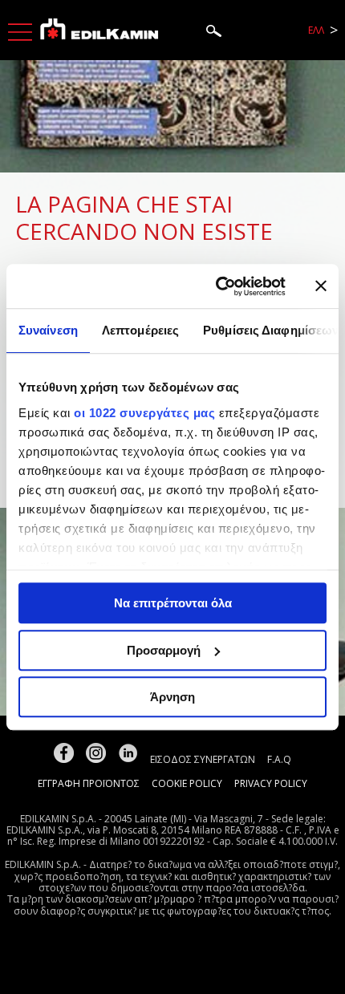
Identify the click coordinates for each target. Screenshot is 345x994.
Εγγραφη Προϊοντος (89, 783)
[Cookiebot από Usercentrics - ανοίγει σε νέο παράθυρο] (217, 286)
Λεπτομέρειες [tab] (140, 330)
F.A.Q (279, 759)
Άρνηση (172, 697)
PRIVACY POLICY (270, 783)
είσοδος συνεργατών (202, 759)
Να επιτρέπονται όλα (173, 603)
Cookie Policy (187, 783)
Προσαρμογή (164, 650)
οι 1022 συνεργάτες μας (144, 413)
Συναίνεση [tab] (48, 330)
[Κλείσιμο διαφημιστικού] (321, 286)
